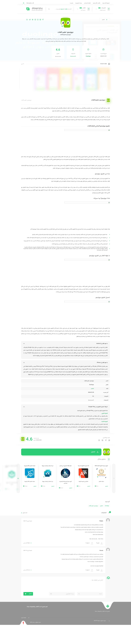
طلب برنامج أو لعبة (30, 3)
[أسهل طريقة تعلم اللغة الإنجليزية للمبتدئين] (65, 477)
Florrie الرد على (26, 570)
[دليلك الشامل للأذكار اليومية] (29, 476)
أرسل (30, 594)
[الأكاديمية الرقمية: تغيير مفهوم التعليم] (11, 478)
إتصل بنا (71, 3)
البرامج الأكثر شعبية (106, 3)
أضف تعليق (25, 513)
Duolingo (88, 56)
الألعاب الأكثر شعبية (96, 3)
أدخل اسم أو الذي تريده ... (63, 9)
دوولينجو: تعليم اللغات (93, 506)
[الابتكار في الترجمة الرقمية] (83, 476)
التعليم (103, 19)
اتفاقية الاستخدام (87, 3)
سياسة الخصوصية (78, 3)
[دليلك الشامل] (101, 476)
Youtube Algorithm (99, 561)
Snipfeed (101, 566)
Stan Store (100, 539)
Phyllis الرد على (26, 543)
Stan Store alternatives (98, 534)
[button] (18, 478)
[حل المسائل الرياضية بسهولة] (47, 476)
